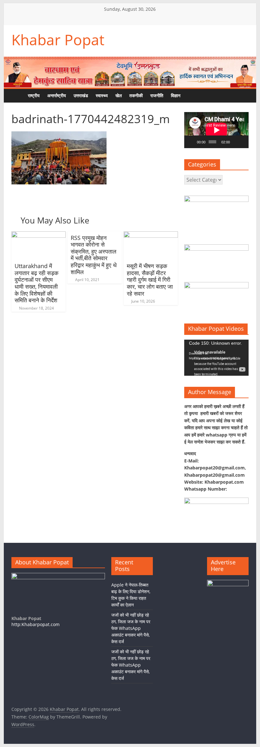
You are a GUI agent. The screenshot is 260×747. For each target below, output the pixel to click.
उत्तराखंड (81, 95)
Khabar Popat (57, 39)
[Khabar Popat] (17, 95)
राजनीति (156, 95)
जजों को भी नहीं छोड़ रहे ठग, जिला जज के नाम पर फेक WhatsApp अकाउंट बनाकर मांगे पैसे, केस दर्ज (130, 628)
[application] (216, 130)
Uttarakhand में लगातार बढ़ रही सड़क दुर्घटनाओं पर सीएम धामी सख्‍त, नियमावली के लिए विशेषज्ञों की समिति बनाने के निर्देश (36, 283)
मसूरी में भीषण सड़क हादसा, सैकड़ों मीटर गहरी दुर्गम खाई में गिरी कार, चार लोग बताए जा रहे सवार (150, 279)
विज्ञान (175, 95)
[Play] (192, 142)
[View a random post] (203, 95)
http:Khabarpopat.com (35, 624)
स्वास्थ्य (102, 95)
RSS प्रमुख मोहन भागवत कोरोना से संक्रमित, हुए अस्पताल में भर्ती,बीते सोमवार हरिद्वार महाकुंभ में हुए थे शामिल (94, 255)
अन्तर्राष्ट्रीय (56, 95)
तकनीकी (136, 95)
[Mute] (235, 142)
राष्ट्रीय (34, 95)
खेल (118, 95)
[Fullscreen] (242, 142)
